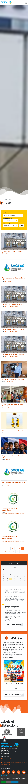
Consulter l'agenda (13, 624)
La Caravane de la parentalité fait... (13, 354)
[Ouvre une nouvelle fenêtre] (3, 772)
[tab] (5, 675)
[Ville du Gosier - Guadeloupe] (10, 745)
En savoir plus (15, 781)
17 (17, 551)
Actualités (8, 459)
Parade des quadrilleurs (11, 598)
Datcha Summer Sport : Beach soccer (15, 612)
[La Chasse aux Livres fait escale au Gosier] (14, 319)
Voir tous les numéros (13, 694)
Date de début (7, 218)
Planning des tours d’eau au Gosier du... (13, 279)
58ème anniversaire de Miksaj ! (12, 431)
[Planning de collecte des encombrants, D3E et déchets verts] (14, 498)
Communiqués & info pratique (12, 254)
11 (13, 551)
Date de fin (6, 223)
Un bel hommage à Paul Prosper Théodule (13, 405)
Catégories (6, 213)
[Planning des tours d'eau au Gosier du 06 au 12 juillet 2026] (14, 268)
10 (9, 551)
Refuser (8, 781)
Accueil (2, 199)
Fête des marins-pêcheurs (12, 606)
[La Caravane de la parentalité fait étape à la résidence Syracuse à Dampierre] (14, 344)
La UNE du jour (10, 381)
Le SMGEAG (8, 281)
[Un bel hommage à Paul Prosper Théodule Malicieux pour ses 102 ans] (14, 394)
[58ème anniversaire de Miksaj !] (14, 420)
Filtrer (21, 225)
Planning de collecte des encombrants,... (10, 509)
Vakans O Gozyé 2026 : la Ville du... (13, 304)
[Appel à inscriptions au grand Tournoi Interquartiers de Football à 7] (14, 241)
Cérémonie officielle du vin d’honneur (15, 591)
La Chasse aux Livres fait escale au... (14, 329)
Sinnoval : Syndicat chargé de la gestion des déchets (13, 513)
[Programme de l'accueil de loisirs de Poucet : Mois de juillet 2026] (14, 445)
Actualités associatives (10, 432)
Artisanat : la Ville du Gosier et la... (13, 379)
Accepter (3, 781)
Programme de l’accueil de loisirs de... (13, 456)
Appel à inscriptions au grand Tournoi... (12, 252)
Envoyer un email (6, 758)
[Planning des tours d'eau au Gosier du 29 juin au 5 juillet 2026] (14, 472)
